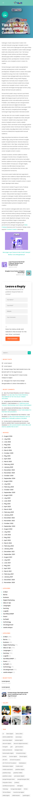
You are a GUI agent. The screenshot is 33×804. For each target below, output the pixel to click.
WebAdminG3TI (13, 21)
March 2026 (8, 450)
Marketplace (22, 763)
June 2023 (7, 501)
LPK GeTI (5, 760)
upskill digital (26, 795)
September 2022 (9, 526)
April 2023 (7, 506)
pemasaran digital (19, 776)
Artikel (4, 21)
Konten (5, 756)
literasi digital (23, 756)
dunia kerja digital (7, 740)
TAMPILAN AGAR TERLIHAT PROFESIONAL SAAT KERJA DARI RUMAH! (16, 404)
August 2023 (8, 495)
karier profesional (7, 750)
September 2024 (9, 478)
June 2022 (7, 535)
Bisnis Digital (10, 733)
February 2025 (9, 464)
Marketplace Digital (8, 766)
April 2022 (7, 540)
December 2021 (9, 551)
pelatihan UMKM (18, 773)
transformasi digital (18, 792)
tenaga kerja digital (16, 789)
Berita (5, 594)
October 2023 (8, 490)
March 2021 (8, 571)
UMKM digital (6, 795)
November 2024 (9, 473)
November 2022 (9, 520)
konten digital (13, 756)
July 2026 (7, 439)
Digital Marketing (9, 600)
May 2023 (7, 504)
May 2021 (7, 565)
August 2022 (8, 529)
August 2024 (8, 481)
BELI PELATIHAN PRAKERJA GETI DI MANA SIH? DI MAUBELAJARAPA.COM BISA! (16, 417)
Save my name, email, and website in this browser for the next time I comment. (15, 331)
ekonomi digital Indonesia (20, 743)
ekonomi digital (7, 743)
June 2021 (7, 563)
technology (7, 622)
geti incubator (19, 747)
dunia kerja (18, 737)
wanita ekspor (8, 627)
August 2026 (8, 436)
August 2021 (8, 557)
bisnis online (19, 733)
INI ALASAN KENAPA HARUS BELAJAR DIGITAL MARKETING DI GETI (16, 426)
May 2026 (7, 445)
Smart (5, 616)
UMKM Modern (16, 795)
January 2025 (8, 467)
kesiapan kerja (18, 750)
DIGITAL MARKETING (8, 737)
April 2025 (7, 459)
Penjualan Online (7, 782)
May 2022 (7, 537)
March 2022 (8, 543)
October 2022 (8, 523)
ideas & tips (7, 603)
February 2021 (9, 574)
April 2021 (7, 568)
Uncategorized (8, 625)
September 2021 (9, 554)
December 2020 (9, 580)
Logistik (5, 611)
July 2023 (7, 498)
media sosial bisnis (8, 769)
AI (3, 733)
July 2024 (7, 484)
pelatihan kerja (7, 773)
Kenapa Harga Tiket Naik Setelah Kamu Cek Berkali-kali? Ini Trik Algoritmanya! (18, 694)
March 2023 (8, 509)
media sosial (19, 766)
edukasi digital (19, 740)
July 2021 (7, 560)
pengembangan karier (9, 779)
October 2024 (8, 475)
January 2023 (8, 515)
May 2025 (7, 456)
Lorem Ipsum (8, 363)
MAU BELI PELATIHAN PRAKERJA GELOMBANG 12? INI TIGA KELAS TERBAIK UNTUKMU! (15, 396)
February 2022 (9, 546)
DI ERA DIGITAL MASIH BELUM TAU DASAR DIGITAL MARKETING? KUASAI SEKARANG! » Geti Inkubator (16, 423)
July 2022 (7, 532)
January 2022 (8, 549)
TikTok (25, 789)
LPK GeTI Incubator (15, 760)
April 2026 (7, 447)
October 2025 (8, 453)
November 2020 (9, 582)
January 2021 (8, 577)
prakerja (17, 782)
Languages (7, 605)
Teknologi (5, 789)
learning (6, 608)
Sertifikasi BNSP (8, 614)
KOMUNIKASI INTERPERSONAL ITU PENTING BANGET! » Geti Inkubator (15, 402)
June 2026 (7, 442)
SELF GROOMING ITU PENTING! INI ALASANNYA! (16, 411)
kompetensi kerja (20, 753)
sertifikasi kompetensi (8, 786)
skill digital (20, 786)
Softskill (6, 619)
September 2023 (9, 492)
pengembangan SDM (23, 779)
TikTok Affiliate (7, 792)
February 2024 (9, 487)
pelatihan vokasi (7, 776)
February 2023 (9, 512)
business (6, 597)
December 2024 (9, 470)
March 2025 (8, 461)
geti (11, 747)
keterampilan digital (8, 753)
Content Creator (12, 229)
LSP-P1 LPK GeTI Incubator (9, 763)
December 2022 (9, 518)
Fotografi (5, 747)
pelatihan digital (20, 769)
